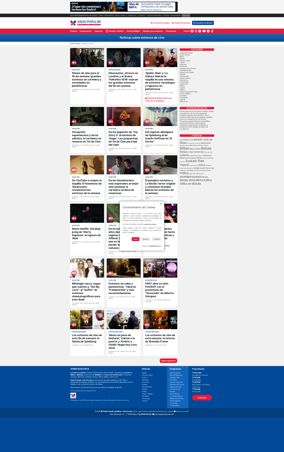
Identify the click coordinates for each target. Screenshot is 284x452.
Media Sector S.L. (156, 246)
